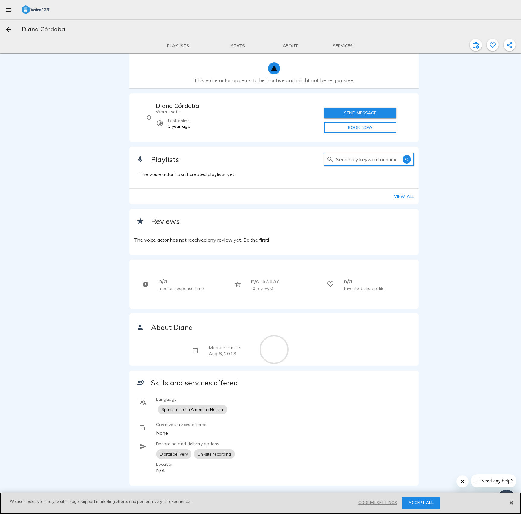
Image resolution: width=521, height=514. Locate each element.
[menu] (8, 10)
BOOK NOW (360, 127)
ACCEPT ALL (421, 502)
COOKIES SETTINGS (377, 502)
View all (404, 196)
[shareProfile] (510, 45)
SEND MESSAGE (360, 113)
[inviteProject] (476, 45)
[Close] (511, 502)
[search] (330, 159)
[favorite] (493, 45)
